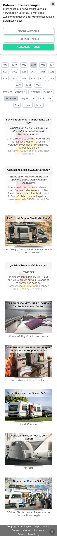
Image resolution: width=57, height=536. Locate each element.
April (17, 105)
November (35, 92)
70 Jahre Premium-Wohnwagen (28, 265)
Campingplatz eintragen (19, 526)
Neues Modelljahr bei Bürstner (28, 380)
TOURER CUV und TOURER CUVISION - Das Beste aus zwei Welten (28, 305)
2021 (52, 65)
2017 (33, 71)
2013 (14, 78)
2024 (24, 65)
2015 (52, 71)
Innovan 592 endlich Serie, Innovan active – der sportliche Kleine (29, 251)
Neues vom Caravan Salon (28, 481)
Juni (42, 98)
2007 (28, 85)
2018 (24, 71)
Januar (39, 105)
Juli (34, 98)
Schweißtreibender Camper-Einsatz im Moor (28, 121)
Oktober (48, 92)
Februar (27, 105)
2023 (33, 65)
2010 (42, 78)
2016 (42, 71)
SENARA (28, 468)
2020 (5, 71)
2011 (33, 78)
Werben (27, 530)
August (24, 98)
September (11, 98)
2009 (51, 78)
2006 (38, 85)
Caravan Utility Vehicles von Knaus (28, 336)
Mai (50, 98)
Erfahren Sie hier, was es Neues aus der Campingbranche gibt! (29, 514)
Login (37, 526)
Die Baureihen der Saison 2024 (28, 393)
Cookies (16, 530)
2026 (5, 65)
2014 (5, 78)
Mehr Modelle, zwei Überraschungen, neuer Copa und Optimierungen (28, 349)
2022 (43, 65)
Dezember (20, 92)
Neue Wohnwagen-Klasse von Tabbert (28, 437)
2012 (23, 78)
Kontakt (46, 526)
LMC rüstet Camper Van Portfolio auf (28, 218)
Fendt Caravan (28, 424)
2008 (18, 85)
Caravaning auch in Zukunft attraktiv (28, 169)
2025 (14, 65)
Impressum (39, 530)
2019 (14, 71)
